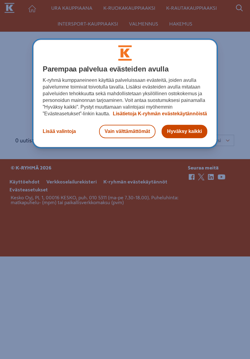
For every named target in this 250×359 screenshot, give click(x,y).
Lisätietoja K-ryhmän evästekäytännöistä (159, 113)
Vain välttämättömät (127, 131)
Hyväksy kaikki (184, 131)
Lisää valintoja (59, 131)
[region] (125, 93)
